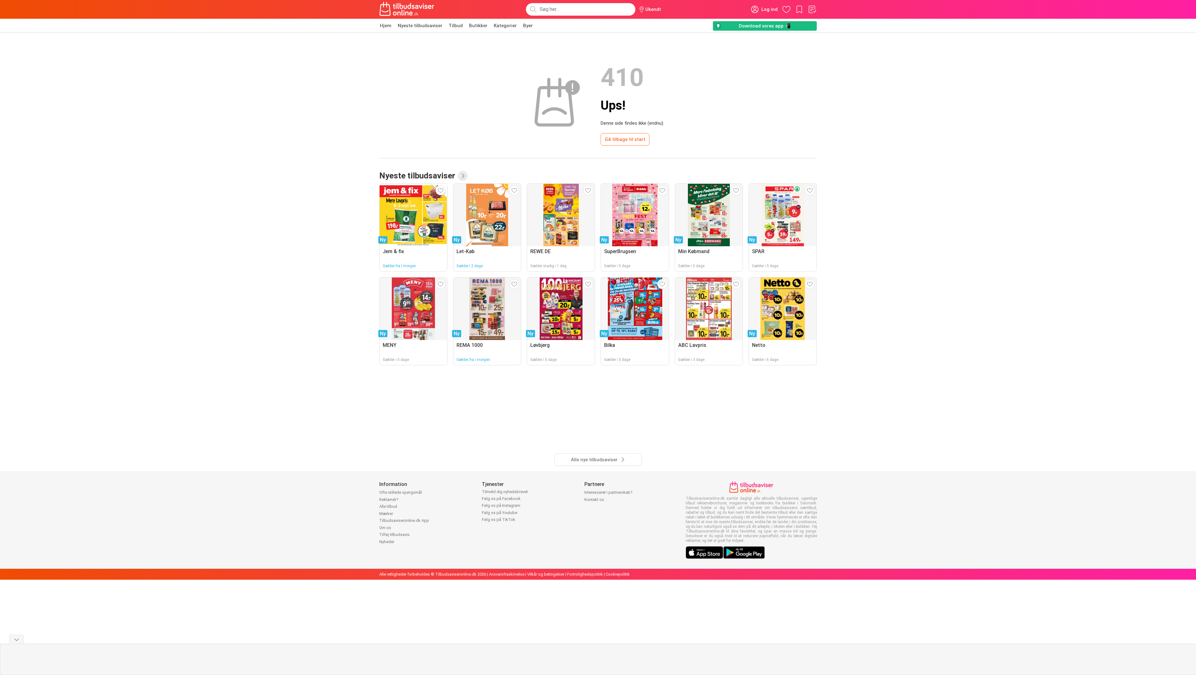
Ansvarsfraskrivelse (506, 574)
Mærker (386, 513)
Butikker (478, 25)
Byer (528, 25)
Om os (385, 527)
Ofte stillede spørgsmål (400, 492)
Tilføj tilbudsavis (394, 534)
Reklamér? (388, 499)
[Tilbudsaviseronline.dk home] (407, 9)
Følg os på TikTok (498, 519)
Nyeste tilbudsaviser (420, 25)
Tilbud (456, 25)
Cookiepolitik (618, 574)
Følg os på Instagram (501, 505)
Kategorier (505, 25)
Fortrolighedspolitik (585, 574)
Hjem (385, 25)
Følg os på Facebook (501, 498)
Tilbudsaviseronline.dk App (404, 520)
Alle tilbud (388, 506)
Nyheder (386, 541)
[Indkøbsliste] (812, 9)
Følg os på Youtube (499, 512)
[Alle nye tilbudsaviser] (463, 176)
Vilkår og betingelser (545, 574)
